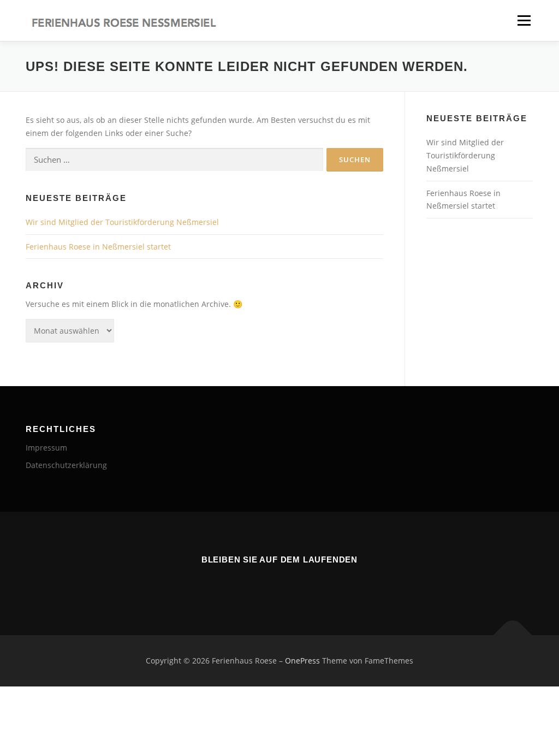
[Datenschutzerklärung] (310, 583)
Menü (523, 20)
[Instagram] (279, 583)
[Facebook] (249, 583)
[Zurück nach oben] (512, 635)
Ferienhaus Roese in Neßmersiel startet (98, 246)
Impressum (46, 447)
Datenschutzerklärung (66, 465)
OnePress (302, 660)
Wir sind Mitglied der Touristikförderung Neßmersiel (122, 222)
